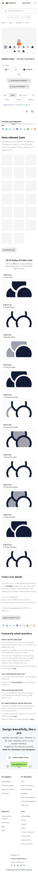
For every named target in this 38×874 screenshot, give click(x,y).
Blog (3, 826)
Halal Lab (14, 870)
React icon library (27, 785)
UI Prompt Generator (28, 801)
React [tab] (13, 95)
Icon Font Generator (28, 797)
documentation (17, 682)
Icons (10, 23)
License (23, 824)
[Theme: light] (34, 3)
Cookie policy (26, 840)
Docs (3, 125)
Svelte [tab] (7, 100)
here (14, 668)
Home (3, 23)
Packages (24, 793)
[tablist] (19, 97)
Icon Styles (5, 822)
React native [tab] (23, 95)
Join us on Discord (27, 832)
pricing (13, 124)
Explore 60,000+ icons (11, 618)
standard (19, 23)
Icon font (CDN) (26, 789)
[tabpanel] (19, 108)
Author (23, 828)
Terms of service (27, 844)
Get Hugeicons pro (19, 764)
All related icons (9, 250)
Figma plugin (6, 781)
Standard (9, 586)
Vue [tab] (33, 95)
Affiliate (25, 816)
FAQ (3, 830)
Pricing (23, 820)
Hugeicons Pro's (15, 608)
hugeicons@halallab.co (19, 858)
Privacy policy (26, 836)
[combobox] (19, 17)
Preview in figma (7, 785)
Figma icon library (8, 789)
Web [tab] (5, 95)
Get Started (26, 3)
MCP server (25, 805)
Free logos (5, 793)
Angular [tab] (30, 100)
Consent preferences (17, 862)
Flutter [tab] (19, 100)
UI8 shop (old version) (6, 817)
